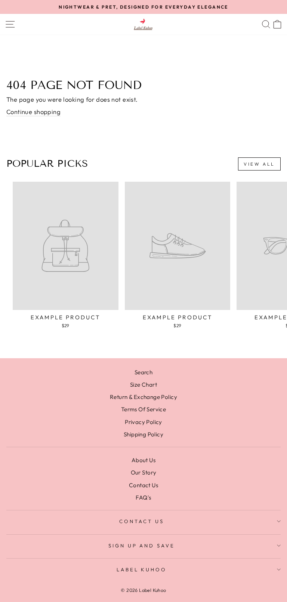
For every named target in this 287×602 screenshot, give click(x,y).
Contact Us (143, 485)
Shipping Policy (143, 434)
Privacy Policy (143, 422)
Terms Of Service (143, 409)
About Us (143, 460)
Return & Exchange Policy (143, 396)
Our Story (144, 472)
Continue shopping (33, 112)
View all (259, 164)
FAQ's (143, 497)
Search (143, 372)
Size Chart (143, 384)
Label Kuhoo (142, 569)
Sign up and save (141, 546)
